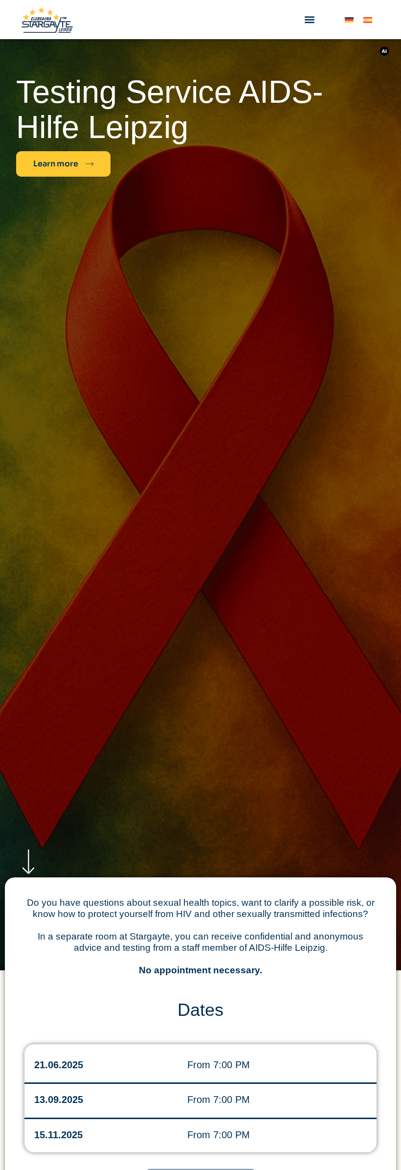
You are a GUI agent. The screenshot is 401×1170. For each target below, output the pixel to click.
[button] (309, 20)
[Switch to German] (349, 19)
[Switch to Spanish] (367, 19)
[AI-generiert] (387, 51)
